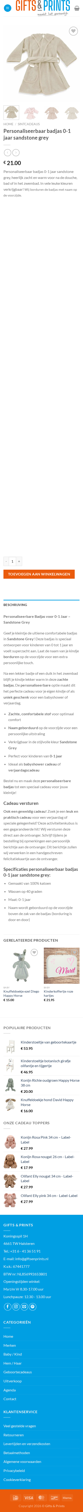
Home (8, 124)
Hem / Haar (12, 1363)
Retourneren (13, 1435)
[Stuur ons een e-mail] (24, 1307)
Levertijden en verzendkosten (26, 1443)
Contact (9, 1398)
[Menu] (7, 8)
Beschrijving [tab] (15, 605)
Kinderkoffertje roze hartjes (58, 993)
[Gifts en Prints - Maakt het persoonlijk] (43, 8)
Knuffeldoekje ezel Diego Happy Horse (21, 993)
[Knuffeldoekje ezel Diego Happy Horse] (21, 966)
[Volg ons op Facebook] (8, 1307)
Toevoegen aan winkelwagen (39, 574)
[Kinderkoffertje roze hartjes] (62, 966)
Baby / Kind (12, 1354)
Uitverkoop (12, 1381)
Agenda (9, 1390)
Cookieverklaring (17, 1479)
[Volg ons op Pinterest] (32, 1307)
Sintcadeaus (29, 124)
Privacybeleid (14, 1470)
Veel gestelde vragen (19, 1426)
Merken (9, 1345)
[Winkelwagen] (77, 8)
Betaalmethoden (16, 1452)
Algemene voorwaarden (22, 1461)
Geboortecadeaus (17, 1372)
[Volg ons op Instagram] (16, 1307)
